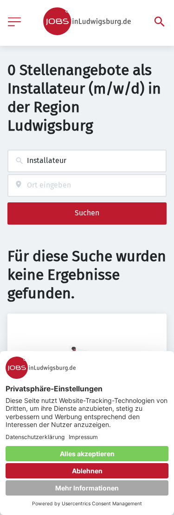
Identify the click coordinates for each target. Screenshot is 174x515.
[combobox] (87, 161)
